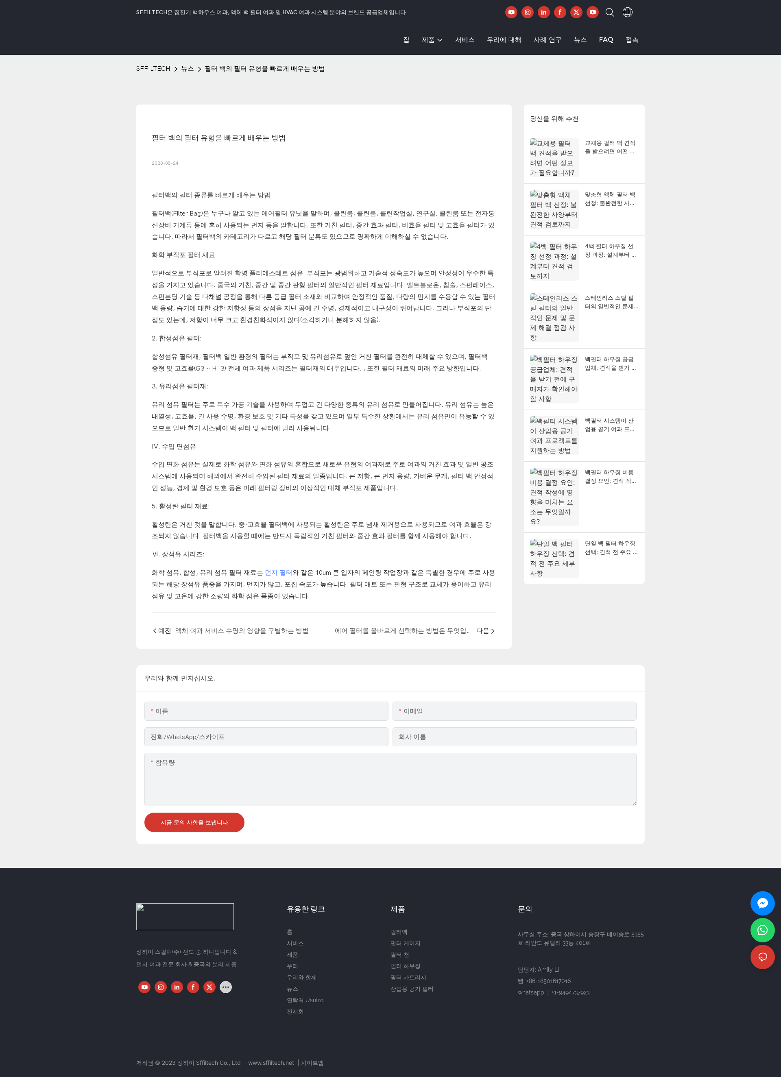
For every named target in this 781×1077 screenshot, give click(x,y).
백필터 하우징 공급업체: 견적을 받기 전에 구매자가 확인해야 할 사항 (611, 363)
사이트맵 (312, 1062)
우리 (292, 966)
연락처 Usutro (305, 1000)
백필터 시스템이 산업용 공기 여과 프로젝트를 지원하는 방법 (610, 425)
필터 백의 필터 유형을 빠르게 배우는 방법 (265, 68)
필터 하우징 (405, 966)
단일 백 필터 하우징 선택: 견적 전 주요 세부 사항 (612, 548)
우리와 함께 (302, 977)
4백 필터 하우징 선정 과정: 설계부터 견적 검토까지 (611, 250)
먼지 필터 (278, 572)
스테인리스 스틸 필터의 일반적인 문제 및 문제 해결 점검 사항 (611, 302)
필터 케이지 (405, 943)
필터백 (399, 932)
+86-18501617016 (548, 981)
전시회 (295, 1011)
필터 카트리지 (408, 977)
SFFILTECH (153, 68)
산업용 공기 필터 (412, 988)
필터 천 (399, 954)
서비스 (295, 943)
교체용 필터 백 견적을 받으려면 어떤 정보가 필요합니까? (610, 147)
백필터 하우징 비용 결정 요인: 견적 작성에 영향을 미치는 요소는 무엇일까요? (611, 477)
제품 (292, 954)
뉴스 (187, 68)
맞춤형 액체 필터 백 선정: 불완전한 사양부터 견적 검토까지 (610, 199)
